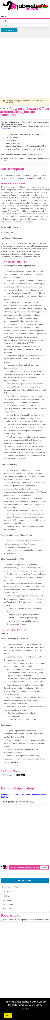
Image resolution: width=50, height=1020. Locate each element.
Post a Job (5, 128)
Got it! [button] (8, 1015)
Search (9, 30)
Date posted (7, 909)
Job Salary (7, 900)
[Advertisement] (25, 65)
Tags (16, 887)
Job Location (7, 892)
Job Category (8, 905)
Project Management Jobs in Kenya (30, 149)
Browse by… (7, 887)
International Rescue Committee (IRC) (28, 134)
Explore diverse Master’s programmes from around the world (26, 920)
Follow (4, 160)
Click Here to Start (34, 154)
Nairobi (13, 140)
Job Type (6, 896)
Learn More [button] (25, 1009)
